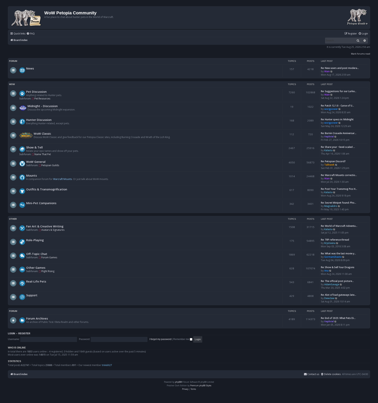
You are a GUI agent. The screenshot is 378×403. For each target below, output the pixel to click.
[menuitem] (30, 33)
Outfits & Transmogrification (46, 189)
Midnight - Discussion (43, 106)
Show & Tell (34, 147)
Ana (326, 270)
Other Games (35, 268)
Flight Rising (47, 271)
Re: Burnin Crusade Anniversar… (338, 133)
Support (31, 295)
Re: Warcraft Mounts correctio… (339, 175)
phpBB (178, 382)
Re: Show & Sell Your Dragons (337, 267)
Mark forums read (360, 53)
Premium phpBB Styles (200, 385)
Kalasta (328, 150)
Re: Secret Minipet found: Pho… (338, 202)
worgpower (331, 109)
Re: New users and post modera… (340, 68)
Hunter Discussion (39, 120)
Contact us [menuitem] (313, 374)
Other (13, 219)
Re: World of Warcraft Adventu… (339, 226)
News (30, 68)
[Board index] (26, 17)
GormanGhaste (333, 256)
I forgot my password (160, 339)
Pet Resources (42, 98)
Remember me (181, 339)
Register (24, 333)
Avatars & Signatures (52, 230)
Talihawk (329, 164)
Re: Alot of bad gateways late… (338, 294)
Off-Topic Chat (36, 254)
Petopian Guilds (50, 165)
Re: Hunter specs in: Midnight (337, 119)
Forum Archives (37, 318)
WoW (12, 84)
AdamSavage (331, 284)
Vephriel (329, 136)
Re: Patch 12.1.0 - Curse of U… (337, 105)
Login (11, 333)
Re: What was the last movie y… (338, 253)
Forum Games (49, 257)
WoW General (35, 162)
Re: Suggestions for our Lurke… (338, 91)
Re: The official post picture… (337, 281)
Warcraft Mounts (62, 179)
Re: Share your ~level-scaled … (338, 147)
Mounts (31, 175)
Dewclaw (329, 298)
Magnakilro (330, 206)
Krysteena (329, 243)
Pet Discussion (36, 92)
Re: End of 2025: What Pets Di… (338, 318)
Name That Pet (42, 154)
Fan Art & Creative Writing (44, 226)
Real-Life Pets (36, 281)
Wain (327, 71)
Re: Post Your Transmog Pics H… (339, 189)
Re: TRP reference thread (335, 239)
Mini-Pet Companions (41, 203)
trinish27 (107, 365)
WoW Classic (42, 133)
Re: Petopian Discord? (333, 161)
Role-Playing (35, 240)
